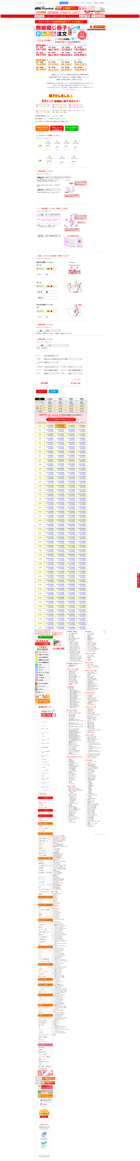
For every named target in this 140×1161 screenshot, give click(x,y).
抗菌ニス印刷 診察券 (73, 693)
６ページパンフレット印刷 (73, 751)
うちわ (40, 1010)
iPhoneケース (55, 1021)
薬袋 (54, 1033)
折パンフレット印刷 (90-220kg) (74, 750)
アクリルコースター (56, 916)
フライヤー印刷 (90, 633)
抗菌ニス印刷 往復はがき (74, 702)
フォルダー (41, 899)
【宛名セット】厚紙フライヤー (93, 686)
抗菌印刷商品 (71, 686)
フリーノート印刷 (72, 747)
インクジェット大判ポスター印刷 (93, 714)
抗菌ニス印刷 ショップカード (75, 701)
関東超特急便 (71, 666)
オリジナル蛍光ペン (56, 993)
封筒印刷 (91, 779)
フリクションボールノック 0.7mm (60, 988)
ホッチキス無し (57, 849)
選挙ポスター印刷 (90, 724)
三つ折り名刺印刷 (72, 769)
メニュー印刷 (44, 790)
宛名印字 (70, 805)
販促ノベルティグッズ (43, 812)
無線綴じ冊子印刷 (72, 715)
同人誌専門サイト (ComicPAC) (45, 872)
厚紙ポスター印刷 (90, 709)
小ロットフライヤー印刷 (57, 866)
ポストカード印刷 (90, 634)
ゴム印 (44, 736)
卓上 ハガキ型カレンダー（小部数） (93, 753)
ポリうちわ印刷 (71, 634)
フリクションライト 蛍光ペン (59, 994)
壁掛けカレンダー (57, 974)
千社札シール (55, 894)
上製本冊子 (41, 867)
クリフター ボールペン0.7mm (59, 955)
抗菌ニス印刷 (71, 688)
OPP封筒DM (89, 702)
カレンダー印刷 (71, 640)
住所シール (55, 904)
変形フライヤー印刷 (72, 674)
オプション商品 (72, 786)
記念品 (54, 1011)
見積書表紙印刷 (56, 852)
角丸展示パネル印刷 (91, 718)
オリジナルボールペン (57, 951)
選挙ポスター (41, 1012)
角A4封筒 (90, 789)
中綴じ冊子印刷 (73, 730)
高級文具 (54, 1023)
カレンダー (44, 889)
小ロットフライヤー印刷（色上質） (59, 867)
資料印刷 (60, 847)
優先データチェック (72, 811)
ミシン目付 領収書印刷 (57, 885)
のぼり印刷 (45, 759)
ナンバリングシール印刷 (46, 733)
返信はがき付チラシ (43, 853)
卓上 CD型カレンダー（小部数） (59, 838)
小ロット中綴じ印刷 (72, 749)
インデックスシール (56, 893)
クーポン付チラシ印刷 (73, 680)
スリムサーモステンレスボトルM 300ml (60, 944)
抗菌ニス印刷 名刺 (73, 699)
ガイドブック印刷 (72, 754)
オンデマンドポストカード (73, 763)
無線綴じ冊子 (41, 863)
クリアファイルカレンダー (92, 757)
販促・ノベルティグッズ (73, 816)
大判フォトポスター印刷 (91, 643)
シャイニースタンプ (46, 718)
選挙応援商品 (41, 1047)
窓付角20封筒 (90, 793)
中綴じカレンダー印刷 (74, 643)
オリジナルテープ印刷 (91, 775)
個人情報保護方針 (43, 1138)
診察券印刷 (71, 772)
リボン (40, 956)
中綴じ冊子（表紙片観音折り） (74, 737)
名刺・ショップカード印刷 (92, 665)
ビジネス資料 (41, 882)
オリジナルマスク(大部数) (59, 1003)
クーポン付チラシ (42, 850)
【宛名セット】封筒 (91, 778)
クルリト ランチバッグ (58, 930)
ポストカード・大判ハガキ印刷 (93, 666)
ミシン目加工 (71, 792)
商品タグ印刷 (71, 778)
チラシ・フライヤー (43, 836)
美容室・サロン (42, 1059)
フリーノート (56, 983)
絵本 (40, 887)
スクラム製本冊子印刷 (75, 740)
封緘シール (55, 899)
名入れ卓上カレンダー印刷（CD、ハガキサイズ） (74, 654)
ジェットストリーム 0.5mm (59, 954)
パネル (40, 966)
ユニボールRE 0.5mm (58, 956)
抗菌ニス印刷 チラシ (73, 689)
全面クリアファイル (58, 969)
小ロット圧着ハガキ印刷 (91, 678)
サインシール (55, 898)
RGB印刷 (43, 767)
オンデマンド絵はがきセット (58, 843)
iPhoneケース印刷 (90, 819)
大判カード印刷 (71, 773)
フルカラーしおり (90, 826)
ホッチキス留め (57, 848)
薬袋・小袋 (41, 1025)
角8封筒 (89, 792)
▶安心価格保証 (92, 6)
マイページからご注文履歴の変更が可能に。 (45, 1096)
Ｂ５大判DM (89, 696)
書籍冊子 (40, 894)
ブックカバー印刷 (72, 716)
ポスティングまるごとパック (44, 800)
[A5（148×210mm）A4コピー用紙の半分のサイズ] (57, 150)
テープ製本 (56, 851)
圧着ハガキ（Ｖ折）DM (91, 697)
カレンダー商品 (90, 734)
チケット (40, 912)
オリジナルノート (56, 979)
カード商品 (76, 757)
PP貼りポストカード (73, 797)
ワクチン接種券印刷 (56, 887)
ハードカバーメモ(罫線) (58, 999)
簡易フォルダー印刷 (91, 809)
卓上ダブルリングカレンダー (46, 783)
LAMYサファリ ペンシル (58, 950)
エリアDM (41, 805)
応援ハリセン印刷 (45, 744)
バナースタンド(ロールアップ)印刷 (93, 729)
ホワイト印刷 (44, 762)
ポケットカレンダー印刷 (74, 645)
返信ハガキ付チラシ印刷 (73, 681)
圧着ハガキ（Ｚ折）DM (91, 699)
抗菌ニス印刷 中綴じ (73, 697)
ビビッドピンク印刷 (46, 764)
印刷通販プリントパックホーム (41, 18)
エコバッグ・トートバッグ (58, 923)
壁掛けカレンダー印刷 (91, 737)
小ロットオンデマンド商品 (58, 835)
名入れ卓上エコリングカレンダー (76, 655)
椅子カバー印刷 (45, 729)
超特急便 (40, 818)
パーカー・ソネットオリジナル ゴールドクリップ (61, 961)
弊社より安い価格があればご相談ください (57, 121)
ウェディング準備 (42, 1054)
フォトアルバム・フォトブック (45, 884)
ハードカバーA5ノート (58, 998)
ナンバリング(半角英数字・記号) (74, 809)
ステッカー (41, 951)
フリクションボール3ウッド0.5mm (60, 990)
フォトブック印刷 (72, 714)
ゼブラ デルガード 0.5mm (59, 949)
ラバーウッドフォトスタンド (59, 1012)
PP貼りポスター (72, 796)
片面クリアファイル (58, 970)
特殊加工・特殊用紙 (43, 1037)
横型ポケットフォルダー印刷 (92, 803)
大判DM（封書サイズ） (91, 704)
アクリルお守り (56, 913)
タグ (40, 1027)
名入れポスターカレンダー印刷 (75, 658)
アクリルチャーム (56, 911)
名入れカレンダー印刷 (73, 649)
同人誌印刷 (41, 870)
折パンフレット (42, 877)
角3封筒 (89, 788)
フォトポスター (42, 989)
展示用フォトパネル (43, 992)
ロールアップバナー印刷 (91, 647)
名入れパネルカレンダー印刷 (75, 659)
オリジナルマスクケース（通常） (60, 1007)
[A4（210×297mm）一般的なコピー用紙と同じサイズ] (48, 150)
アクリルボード (56, 910)
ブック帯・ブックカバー (44, 891)
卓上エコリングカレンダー (46, 787)
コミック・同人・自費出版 (44, 1056)
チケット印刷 (71, 775)
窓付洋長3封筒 (91, 785)
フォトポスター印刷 (91, 712)
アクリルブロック (56, 915)
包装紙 (43, 775)
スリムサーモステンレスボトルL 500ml (60, 946)
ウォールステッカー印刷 (46, 756)
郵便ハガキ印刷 (56, 884)
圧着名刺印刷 (71, 760)
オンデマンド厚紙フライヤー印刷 (59, 868)
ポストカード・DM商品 (92, 670)
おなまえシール (90, 773)
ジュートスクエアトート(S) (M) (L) (60, 934)
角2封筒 (89, 787)
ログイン (71, 2)
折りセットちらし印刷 (73, 675)
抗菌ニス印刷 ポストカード (75, 706)
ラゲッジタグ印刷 (72, 779)
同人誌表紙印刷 (90, 817)
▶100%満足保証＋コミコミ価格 (95, 7)
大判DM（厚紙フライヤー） (45, 838)
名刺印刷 (70, 759)
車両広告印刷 (89, 710)
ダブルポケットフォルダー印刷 (93, 804)
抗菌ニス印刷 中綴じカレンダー (75, 698)
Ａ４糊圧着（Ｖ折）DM (91, 701)
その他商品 (89, 760)
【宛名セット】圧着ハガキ (92, 679)
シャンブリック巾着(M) (58, 929)
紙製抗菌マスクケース (58, 1004)
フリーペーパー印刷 (74, 728)
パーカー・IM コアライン (59, 963)
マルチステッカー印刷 (91, 650)
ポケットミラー (57, 965)
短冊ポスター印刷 (90, 723)
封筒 (40, 944)
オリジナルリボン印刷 (91, 776)
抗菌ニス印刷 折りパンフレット (75, 694)
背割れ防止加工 (71, 815)
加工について (41, 1039)
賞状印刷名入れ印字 (72, 806)
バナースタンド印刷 (91, 645)
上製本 (88, 822)
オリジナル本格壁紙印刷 (46, 752)
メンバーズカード (72, 783)
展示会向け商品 (42, 1052)
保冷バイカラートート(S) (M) (59, 933)
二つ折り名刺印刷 (72, 768)
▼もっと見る (43, 793)
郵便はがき (41, 934)
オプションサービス (43, 1041)
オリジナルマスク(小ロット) (59, 1002)
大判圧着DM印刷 (90, 682)
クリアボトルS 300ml (58, 937)
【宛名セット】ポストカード (92, 673)
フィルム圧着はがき (43, 936)
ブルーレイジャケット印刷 (92, 814)
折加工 (75, 788)
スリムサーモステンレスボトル (58, 939)
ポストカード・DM (43, 929)
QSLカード (41, 917)
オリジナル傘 (55, 1008)
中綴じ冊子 (41, 860)
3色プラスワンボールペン (59, 985)
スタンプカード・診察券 (44, 909)
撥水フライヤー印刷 (72, 679)
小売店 (40, 1064)
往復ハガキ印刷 (90, 687)
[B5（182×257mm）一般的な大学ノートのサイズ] (66, 150)
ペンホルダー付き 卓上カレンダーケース (94, 745)
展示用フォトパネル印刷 (91, 717)
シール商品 (55, 891)
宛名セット (41, 927)
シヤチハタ (45, 726)
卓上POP (41, 969)
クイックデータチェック (73, 810)
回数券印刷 (89, 802)
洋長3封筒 (90, 784)
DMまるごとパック (43, 802)
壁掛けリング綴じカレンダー (46, 779)
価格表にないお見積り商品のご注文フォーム (45, 1100)
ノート (40, 875)
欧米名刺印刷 (71, 764)
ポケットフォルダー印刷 (91, 808)
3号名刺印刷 (74, 765)
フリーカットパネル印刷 (91, 719)
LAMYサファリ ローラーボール (60, 959)
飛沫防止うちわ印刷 (72, 639)
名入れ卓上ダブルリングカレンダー (76, 657)
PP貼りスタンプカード (74, 802)
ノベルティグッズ (56, 921)
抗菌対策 (40, 1049)
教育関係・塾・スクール (44, 1061)
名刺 (40, 907)
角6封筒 (89, 790)
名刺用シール (55, 897)
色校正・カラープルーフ (73, 787)
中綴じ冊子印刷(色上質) (57, 857)
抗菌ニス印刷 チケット (74, 707)
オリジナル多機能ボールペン (58, 984)
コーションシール (56, 903)
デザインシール (90, 774)
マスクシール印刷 (90, 771)
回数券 (40, 914)
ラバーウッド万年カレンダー (59, 1013)
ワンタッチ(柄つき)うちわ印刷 (74, 638)
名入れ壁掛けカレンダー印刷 (75, 650)
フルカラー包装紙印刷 (91, 798)
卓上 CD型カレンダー (92, 746)
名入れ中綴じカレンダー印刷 (75, 652)
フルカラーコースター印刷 (58, 880)
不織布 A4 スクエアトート (59, 924)
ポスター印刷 (89, 708)
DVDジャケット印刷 (91, 813)
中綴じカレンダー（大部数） (59, 975)
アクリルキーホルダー (57, 912)
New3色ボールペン (57, 987)
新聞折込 (70, 684)
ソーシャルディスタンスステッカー (93, 821)
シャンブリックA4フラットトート (60, 928)
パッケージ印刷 (45, 770)
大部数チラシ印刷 (72, 671)
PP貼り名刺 (72, 801)
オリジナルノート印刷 (73, 746)
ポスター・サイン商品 (91, 706)
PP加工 (73, 795)
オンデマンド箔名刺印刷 (57, 872)
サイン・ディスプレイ (43, 971)
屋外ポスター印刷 (90, 727)
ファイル (40, 902)
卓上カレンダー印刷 (73, 644)
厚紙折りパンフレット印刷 (92, 823)
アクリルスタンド (56, 917)
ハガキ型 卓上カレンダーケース (94, 742)
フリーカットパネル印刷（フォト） (93, 648)
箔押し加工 (71, 804)
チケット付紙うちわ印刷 (73, 633)
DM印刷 (88, 674)
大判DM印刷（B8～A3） (91, 684)
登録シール (55, 895)
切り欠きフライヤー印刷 (73, 683)
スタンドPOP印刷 (90, 722)
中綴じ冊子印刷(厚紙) (57, 856)
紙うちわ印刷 (71, 635)
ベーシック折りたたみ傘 (58, 1009)
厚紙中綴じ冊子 (71, 741)
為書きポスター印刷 (91, 726)
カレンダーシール (56, 902)
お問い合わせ (63, 2)
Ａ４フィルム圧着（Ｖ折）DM (92, 700)
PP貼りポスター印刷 (91, 713)
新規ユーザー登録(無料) (86, 2)
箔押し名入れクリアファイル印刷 (59, 839)
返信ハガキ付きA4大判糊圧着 (92, 688)
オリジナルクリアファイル (58, 968)
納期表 (45, 1104)
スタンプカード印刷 (72, 774)
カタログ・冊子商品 (73, 710)
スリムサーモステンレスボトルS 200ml (60, 941)
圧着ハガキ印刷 (90, 677)
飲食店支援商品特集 (43, 1068)
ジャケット (41, 1029)
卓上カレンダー (57, 978)
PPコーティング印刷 (72, 777)
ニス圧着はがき (42, 941)
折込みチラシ (41, 843)
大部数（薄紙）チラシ (43, 841)
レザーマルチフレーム (58, 1016)
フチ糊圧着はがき (42, 939)
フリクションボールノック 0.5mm (60, 989)
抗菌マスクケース (56, 886)
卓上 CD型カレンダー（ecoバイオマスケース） (94, 748)
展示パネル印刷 (90, 715)
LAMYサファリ (57, 958)
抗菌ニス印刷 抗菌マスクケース (75, 692)
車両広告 (40, 848)
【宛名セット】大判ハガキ (92, 683)
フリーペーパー (42, 879)
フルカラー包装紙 (42, 855)
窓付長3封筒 (90, 783)
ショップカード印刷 (72, 770)
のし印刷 (40, 1032)
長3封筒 (89, 780)
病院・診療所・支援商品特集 (45, 1066)
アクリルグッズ (45, 722)
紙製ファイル (89, 824)
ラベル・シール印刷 (91, 770)
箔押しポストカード (91, 689)
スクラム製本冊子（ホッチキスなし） (45, 865)
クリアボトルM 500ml (58, 938)
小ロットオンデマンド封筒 (92, 794)
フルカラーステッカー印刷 (92, 649)
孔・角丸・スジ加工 (72, 791)
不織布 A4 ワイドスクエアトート (60, 925)
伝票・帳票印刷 (45, 748)
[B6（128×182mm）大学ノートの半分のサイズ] (75, 150)
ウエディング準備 (90, 818)
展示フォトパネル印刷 (91, 644)
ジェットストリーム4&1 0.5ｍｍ (60, 992)
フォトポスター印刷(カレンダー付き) (75, 660)
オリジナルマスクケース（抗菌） (60, 1006)
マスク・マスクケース (57, 1001)
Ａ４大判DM (89, 695)
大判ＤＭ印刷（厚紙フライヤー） (75, 676)
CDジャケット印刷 (90, 812)
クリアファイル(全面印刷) (58, 841)
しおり (89, 640)
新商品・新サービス (45, 707)
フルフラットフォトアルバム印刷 (75, 712)
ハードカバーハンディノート (59, 997)
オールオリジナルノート (58, 980)
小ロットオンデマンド (43, 1034)
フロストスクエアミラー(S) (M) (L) (60, 966)
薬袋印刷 (89, 799)
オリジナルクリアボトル (57, 935)
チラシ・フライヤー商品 (73, 668)
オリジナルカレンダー (57, 973)
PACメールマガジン (45, 1087)
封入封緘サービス (42, 924)
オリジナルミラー (56, 964)
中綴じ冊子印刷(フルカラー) (58, 853)
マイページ (77, 2)
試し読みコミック (45, 773)
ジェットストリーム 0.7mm (59, 953)
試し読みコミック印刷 (73, 711)
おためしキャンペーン (43, 820)
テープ (40, 954)
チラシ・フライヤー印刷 (73, 670)
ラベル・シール (42, 949)
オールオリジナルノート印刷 (74, 745)
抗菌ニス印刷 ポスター (74, 703)
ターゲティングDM (43, 807)
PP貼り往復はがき (73, 800)
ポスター (40, 845)
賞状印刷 (54, 875)
